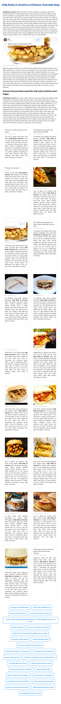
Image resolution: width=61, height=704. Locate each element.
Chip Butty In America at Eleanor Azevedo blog (30, 4)
